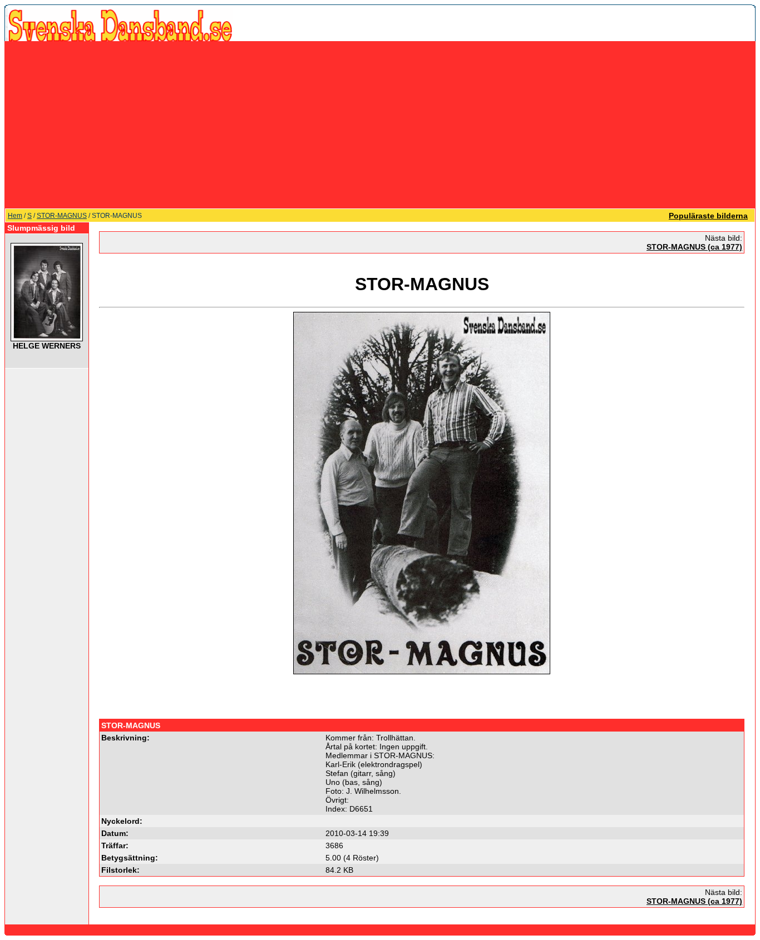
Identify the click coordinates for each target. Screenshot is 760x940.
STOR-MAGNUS (62, 216)
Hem (15, 216)
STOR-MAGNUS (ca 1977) (694, 246)
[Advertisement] (380, 124)
